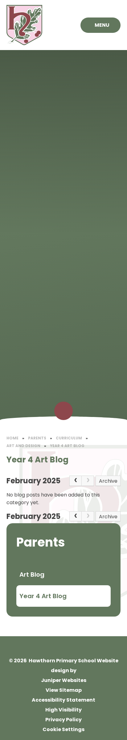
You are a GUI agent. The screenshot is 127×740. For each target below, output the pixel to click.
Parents (37, 438)
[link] (88, 481)
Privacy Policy (63, 719)
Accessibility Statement (63, 699)
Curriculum (69, 438)
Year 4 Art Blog (67, 445)
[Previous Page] (75, 481)
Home (12, 438)
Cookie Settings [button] (63, 729)
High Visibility (63, 709)
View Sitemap (64, 690)
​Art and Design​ (23, 445)
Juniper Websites (63, 680)
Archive (108, 481)
